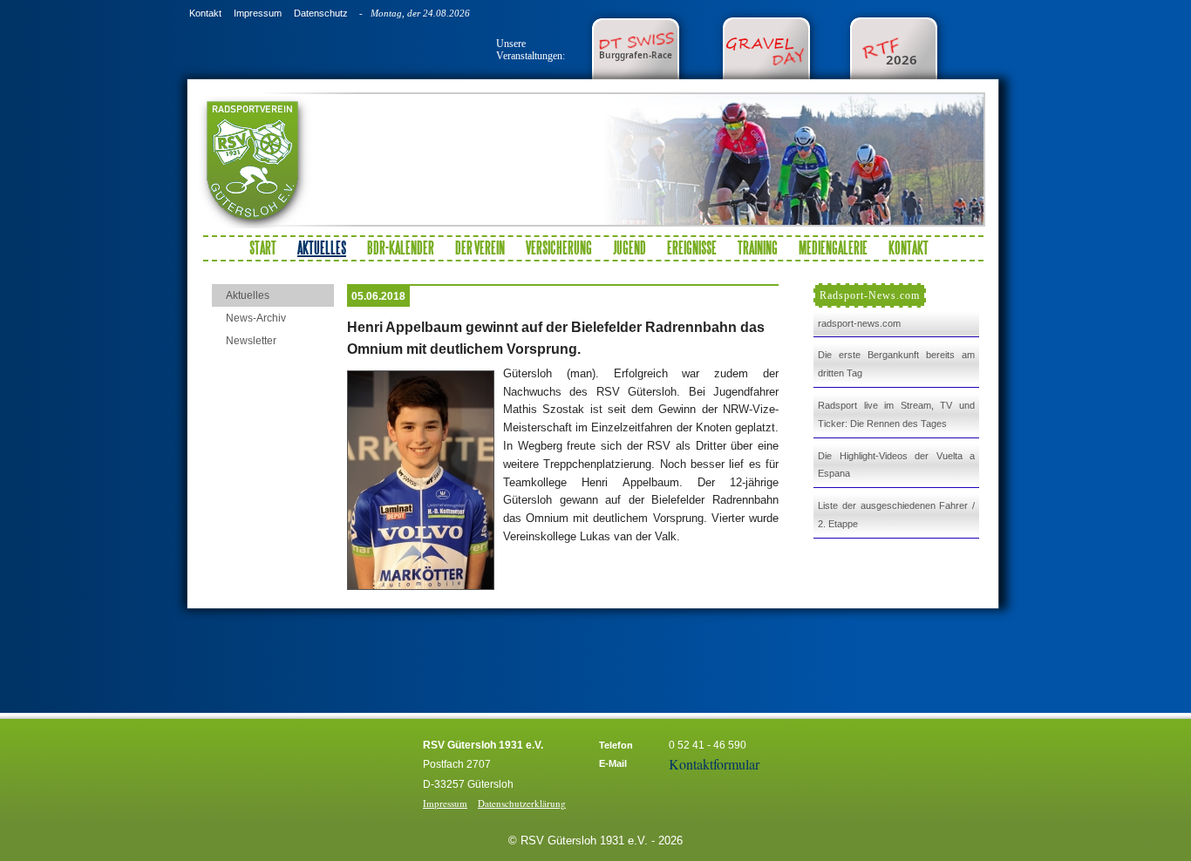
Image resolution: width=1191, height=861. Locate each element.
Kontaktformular (714, 764)
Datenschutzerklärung (522, 803)
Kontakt (205, 13)
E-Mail (613, 763)
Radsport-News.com (870, 295)
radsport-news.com (859, 323)
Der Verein (480, 247)
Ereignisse (692, 247)
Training (758, 247)
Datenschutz (321, 13)
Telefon (616, 745)
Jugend (629, 247)
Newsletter (251, 341)
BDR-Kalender (400, 247)
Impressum (258, 13)
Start (262, 247)
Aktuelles (247, 295)
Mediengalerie (833, 247)
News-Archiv (256, 318)
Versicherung (559, 247)
